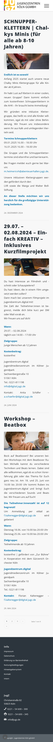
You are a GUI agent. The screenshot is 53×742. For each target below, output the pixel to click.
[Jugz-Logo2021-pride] (22, 5)
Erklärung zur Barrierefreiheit (16, 660)
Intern (6, 678)
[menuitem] (45, 5)
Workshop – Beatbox (19, 421)
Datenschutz (9, 656)
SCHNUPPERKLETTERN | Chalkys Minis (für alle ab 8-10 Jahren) (26, 34)
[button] (5, 737)
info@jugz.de (14, 719)
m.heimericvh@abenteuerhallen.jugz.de (26, 171)
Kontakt (7, 674)
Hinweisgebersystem (12, 669)
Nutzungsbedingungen (13, 665)
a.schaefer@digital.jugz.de (18, 396)
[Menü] (45, 5)
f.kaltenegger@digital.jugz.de (20, 515)
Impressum (9, 651)
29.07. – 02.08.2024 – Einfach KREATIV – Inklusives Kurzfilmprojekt (25, 239)
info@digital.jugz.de (14, 386)
